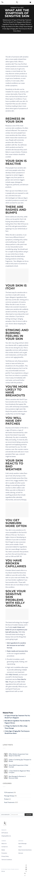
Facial (19, 846)
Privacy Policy (5, 856)
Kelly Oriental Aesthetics (25, 850)
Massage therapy (9, 796)
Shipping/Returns (6, 836)
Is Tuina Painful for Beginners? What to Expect (19, 771)
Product (6, 799)
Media (3, 850)
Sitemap (3, 871)
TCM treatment (8, 792)
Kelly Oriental (13, 674)
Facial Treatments (9, 802)
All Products (4, 832)
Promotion (4, 853)
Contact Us (4, 846)
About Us (4, 843)
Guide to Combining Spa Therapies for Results (20, 760)
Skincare (20, 853)
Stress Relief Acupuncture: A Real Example (18, 766)
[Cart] (30, 2)
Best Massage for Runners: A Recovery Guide (17, 777)
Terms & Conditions (6, 859)
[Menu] (2, 2)
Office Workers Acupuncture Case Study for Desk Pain (18, 754)
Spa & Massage (22, 843)
